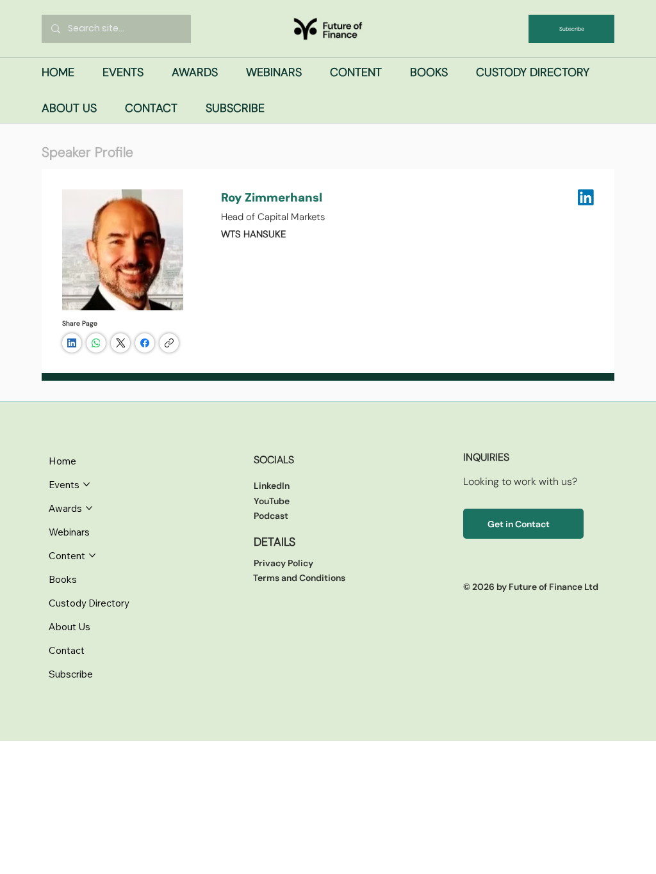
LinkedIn (272, 485)
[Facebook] (144, 343)
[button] (123, 72)
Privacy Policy (283, 563)
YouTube (272, 501)
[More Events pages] (86, 484)
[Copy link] (169, 343)
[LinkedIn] (71, 343)
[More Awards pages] (89, 508)
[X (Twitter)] (121, 343)
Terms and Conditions (299, 578)
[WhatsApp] (96, 343)
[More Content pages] (92, 555)
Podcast (271, 515)
